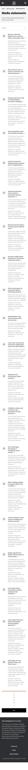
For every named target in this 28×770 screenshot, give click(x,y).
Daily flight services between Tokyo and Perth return (14, 662)
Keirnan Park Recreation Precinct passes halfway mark (16, 226)
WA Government (10, 8)
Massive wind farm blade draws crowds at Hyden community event (16, 36)
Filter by (4, 28)
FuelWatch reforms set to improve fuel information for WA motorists (15, 410)
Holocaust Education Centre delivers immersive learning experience (15, 194)
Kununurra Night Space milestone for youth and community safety (16, 258)
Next (14, 710)
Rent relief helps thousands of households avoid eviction (13, 449)
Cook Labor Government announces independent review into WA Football (16, 344)
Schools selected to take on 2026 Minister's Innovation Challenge (16, 99)
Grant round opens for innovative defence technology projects (15, 290)
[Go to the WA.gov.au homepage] (14, 3)
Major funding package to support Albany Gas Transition (15, 484)
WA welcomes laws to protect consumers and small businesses (15, 71)
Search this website (25, 3)
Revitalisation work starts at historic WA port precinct (14, 318)
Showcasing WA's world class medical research (15, 132)
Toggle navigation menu (3, 3)
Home (3, 8)
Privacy (14, 750)
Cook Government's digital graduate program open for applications (16, 163)
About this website (14, 754)
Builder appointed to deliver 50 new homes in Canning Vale (16, 554)
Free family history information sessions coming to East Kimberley (15, 591)
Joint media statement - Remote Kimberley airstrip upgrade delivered (16, 622)
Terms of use (14, 746)
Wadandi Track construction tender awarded (14, 376)
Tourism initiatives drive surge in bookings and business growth (16, 519)
